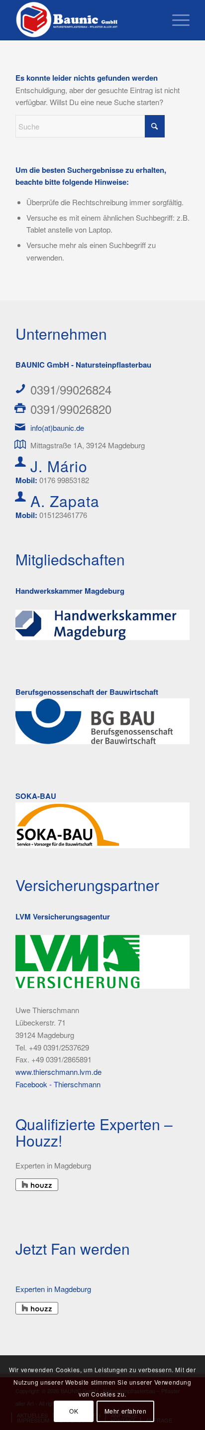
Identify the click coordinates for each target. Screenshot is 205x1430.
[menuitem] (176, 20)
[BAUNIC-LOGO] (85, 20)
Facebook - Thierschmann (58, 1084)
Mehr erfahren (125, 1411)
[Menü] (176, 20)
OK (73, 1411)
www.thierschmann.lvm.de (58, 1071)
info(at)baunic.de (57, 427)
